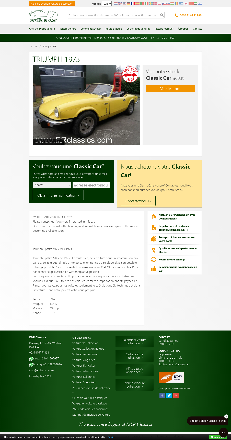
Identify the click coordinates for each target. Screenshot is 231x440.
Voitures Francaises (84, 365)
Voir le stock (170, 88)
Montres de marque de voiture (91, 414)
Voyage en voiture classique (89, 403)
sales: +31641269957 (46, 358)
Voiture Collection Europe (88, 348)
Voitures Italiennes (83, 377)
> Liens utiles (81, 338)
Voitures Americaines (85, 354)
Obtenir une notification (56, 195)
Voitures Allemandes (85, 371)
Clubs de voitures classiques (89, 398)
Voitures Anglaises (83, 360)
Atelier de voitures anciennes (90, 409)
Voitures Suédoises (84, 382)
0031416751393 (191, 15)
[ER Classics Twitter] (169, 396)
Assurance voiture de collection (91, 390)
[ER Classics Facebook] (162, 396)
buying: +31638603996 (47, 364)
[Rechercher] (162, 15)
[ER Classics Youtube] (176, 396)
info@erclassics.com (41, 370)
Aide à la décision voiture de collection (52, 3)
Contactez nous (137, 200)
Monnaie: (96, 3)
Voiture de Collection (85, 343)
